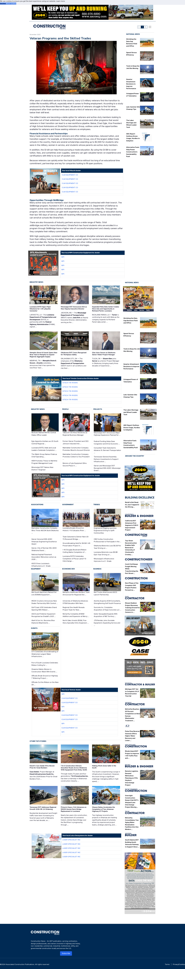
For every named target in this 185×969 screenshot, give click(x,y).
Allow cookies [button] (11, 4)
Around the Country (134, 456)
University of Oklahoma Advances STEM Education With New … (75, 602)
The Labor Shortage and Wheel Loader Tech (130, 412)
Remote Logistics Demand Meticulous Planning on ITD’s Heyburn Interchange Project (131, 778)
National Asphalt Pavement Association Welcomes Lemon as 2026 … (43, 556)
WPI (62, 257)
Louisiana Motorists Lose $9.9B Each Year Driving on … (106, 553)
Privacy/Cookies (179, 964)
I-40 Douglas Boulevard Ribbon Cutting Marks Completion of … (74, 551)
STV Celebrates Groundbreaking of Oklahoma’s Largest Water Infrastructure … (44, 654)
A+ (145, 27)
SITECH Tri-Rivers (70, 383)
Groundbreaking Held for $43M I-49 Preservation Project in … (76, 544)
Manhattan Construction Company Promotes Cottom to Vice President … (76, 456)
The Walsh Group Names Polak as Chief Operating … (44, 455)
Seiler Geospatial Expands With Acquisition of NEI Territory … (105, 615)
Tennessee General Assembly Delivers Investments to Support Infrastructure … (106, 459)
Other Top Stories (38, 741)
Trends (96, 505)
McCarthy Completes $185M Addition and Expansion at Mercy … (76, 615)
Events (34, 628)
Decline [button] (3, 4)
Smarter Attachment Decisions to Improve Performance (131, 83)
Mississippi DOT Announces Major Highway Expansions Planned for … (107, 434)
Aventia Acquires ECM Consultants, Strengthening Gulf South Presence (107, 602)
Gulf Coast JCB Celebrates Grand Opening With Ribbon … (44, 608)
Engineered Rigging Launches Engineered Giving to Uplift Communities (105, 530)
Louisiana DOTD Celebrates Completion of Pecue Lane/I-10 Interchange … (74, 558)
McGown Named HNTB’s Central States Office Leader (43, 434)
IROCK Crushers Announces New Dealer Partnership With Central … (44, 602)
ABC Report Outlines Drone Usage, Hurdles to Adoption (131, 427)
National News (133, 34)
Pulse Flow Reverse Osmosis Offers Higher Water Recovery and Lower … (132, 735)
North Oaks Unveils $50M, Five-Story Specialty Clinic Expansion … (76, 621)
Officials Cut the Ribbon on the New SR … (44, 683)
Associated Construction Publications (20, 964)
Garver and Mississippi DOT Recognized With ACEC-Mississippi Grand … (107, 468)
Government (68, 505)
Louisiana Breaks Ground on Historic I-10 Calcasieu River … (74, 529)
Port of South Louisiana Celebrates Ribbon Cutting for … (44, 664)
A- (139, 27)
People (65, 409)
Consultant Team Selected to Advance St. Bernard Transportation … (107, 450)
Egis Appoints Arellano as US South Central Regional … (44, 442)
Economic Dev (68, 569)
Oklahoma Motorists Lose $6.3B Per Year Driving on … (107, 547)
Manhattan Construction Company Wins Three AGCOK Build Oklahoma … (44, 530)
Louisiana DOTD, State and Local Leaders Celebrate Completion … (43, 449)
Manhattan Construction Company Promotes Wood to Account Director (76, 449)
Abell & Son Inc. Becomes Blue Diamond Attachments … (43, 621)
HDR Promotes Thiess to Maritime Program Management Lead (44, 462)
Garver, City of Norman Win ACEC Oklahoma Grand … (44, 549)
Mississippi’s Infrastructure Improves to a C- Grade (104, 560)
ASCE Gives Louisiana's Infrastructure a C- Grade (41, 564)
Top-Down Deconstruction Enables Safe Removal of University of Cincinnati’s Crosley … (131, 547)
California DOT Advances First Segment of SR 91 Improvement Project (131, 525)
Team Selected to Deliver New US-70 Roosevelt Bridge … (76, 538)
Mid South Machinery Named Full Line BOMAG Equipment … (43, 593)
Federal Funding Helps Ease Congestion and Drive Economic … (107, 442)
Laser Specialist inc (71, 840)
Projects (97, 409)
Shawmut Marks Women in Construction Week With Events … (44, 670)
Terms (167, 964)
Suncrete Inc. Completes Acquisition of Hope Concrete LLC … (107, 608)
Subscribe (66, 953)
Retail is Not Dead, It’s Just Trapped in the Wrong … (132, 504)
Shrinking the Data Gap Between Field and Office (130, 320)
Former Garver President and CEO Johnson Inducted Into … (75, 442)
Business (97, 569)
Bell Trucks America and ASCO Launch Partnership (105, 593)
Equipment (36, 569)
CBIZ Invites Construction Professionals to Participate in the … (107, 540)
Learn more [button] (60, 1)
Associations (37, 505)
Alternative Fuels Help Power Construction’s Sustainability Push (132, 151)
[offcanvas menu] (150, 27)
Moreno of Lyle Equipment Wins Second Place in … (75, 464)
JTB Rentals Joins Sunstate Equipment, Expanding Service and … (107, 622)
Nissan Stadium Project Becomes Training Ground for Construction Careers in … (132, 607)
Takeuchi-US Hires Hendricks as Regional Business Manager (75, 434)
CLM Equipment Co (70, 175)
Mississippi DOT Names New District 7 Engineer (42, 468)
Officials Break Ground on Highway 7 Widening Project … (44, 677)
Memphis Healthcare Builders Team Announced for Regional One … (76, 593)
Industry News (36, 282)
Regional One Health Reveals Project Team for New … (74, 608)
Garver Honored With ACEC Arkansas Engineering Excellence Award (44, 541)
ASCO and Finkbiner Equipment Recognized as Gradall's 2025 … (43, 615)
